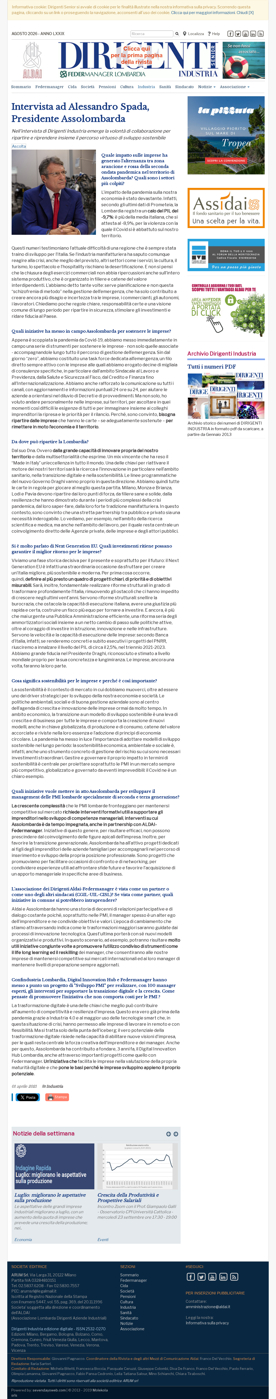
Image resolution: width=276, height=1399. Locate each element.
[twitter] (238, 34)
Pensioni (107, 87)
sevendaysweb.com (49, 1390)
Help (215, 34)
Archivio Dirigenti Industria (221, 353)
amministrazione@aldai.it (208, 1306)
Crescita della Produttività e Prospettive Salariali (127, 1197)
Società (87, 87)
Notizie (205, 87)
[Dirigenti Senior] (138, 60)
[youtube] (245, 34)
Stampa (60, 1097)
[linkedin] (253, 34)
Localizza (195, 34)
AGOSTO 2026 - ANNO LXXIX (38, 33)
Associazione (233, 87)
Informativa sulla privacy (207, 1323)
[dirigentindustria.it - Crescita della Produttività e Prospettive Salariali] (137, 1166)
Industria (146, 87)
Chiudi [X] (245, 12)
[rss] (260, 34)
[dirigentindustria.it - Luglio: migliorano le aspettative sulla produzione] (54, 1166)
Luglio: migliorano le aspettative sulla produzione (49, 1197)
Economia (23, 1239)
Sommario (21, 87)
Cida (72, 87)
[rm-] (244, 60)
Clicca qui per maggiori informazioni (203, 12)
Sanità (165, 87)
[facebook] (230, 34)
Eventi (102, 1239)
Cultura (126, 87)
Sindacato (184, 87)
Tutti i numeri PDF (212, 367)
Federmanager (49, 87)
